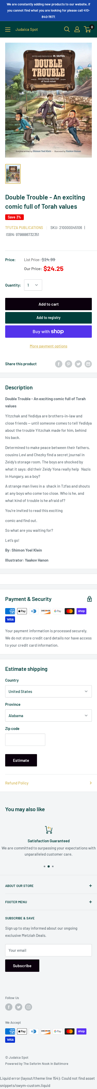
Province (12, 704)
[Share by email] (88, 364)
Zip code (12, 728)
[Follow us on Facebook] (8, 1007)
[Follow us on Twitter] (18, 1007)
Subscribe (22, 965)
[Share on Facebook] (58, 364)
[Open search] (67, 29)
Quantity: (13, 285)
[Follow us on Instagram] (28, 1007)
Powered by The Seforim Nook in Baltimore (36, 1063)
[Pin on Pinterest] (68, 364)
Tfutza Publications (24, 227)
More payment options (48, 346)
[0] (87, 29)
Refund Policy (16, 783)
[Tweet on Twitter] (78, 364)
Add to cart (49, 303)
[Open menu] (7, 30)
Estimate (21, 760)
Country (12, 680)
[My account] (77, 29)
